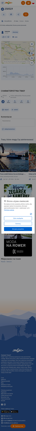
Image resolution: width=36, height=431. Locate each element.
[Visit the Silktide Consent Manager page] (31, 214)
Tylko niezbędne (18, 218)
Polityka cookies (9, 210)
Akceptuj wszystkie (18, 229)
